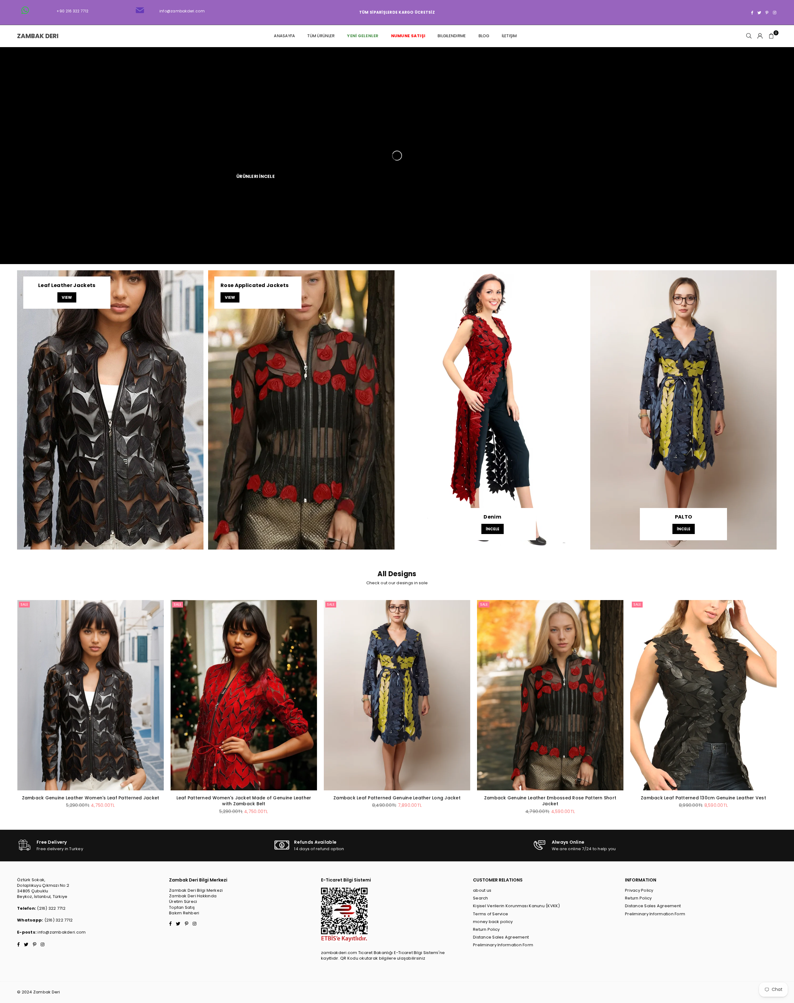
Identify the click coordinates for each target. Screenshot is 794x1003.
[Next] (783, 713)
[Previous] (10, 713)
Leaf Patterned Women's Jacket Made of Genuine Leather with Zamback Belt (243, 801)
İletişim (509, 36)
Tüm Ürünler (321, 36)
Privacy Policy (639, 890)
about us (482, 890)
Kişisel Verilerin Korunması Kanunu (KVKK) (516, 906)
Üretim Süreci (183, 901)
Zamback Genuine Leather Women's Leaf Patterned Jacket (90, 798)
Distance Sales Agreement (501, 937)
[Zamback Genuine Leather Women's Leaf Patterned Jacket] (90, 695)
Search (480, 898)
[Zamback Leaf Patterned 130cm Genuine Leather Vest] (703, 695)
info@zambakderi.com (62, 932)
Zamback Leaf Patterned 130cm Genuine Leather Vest (703, 798)
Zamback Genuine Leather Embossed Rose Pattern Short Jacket (550, 801)
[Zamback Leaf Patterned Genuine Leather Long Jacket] (397, 695)
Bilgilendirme (452, 36)
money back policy (493, 922)
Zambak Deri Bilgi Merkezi (196, 890)
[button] (771, 36)
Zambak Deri (40, 36)
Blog (484, 36)
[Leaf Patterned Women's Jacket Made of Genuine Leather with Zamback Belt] (244, 695)
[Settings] (760, 36)
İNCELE (492, 529)
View (67, 297)
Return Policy (486, 929)
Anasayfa (284, 36)
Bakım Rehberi (184, 913)
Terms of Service (490, 914)
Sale (24, 604)
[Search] (749, 36)
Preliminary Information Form (503, 945)
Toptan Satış (182, 907)
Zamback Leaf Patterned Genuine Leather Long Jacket (397, 798)
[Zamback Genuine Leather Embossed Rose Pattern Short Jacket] (550, 695)
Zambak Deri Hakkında (192, 896)
